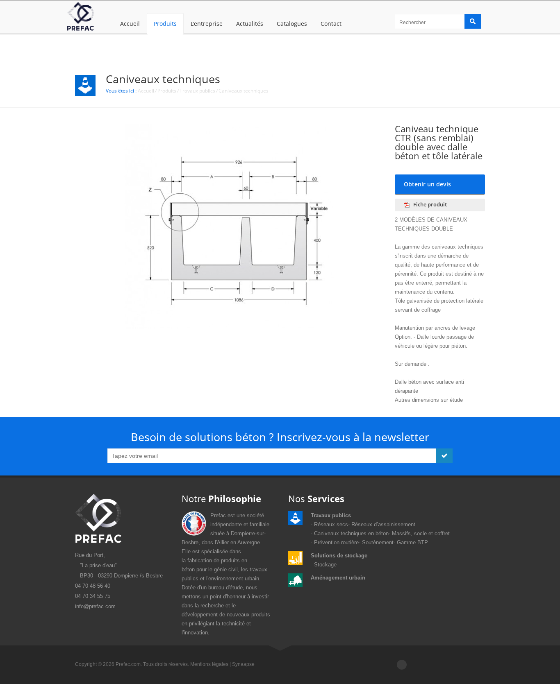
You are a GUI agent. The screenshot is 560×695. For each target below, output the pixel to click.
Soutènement (378, 542)
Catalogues (292, 23)
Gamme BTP (412, 542)
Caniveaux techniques (244, 90)
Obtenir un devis (427, 184)
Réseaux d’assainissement (383, 524)
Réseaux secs (331, 524)
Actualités (249, 23)
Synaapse (243, 664)
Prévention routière (336, 542)
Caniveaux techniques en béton (351, 533)
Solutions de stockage (339, 555)
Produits (165, 23)
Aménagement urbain (338, 578)
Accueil (130, 23)
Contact (331, 23)
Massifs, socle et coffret (421, 533)
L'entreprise (207, 23)
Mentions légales (209, 664)
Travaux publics (197, 90)
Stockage (325, 564)
